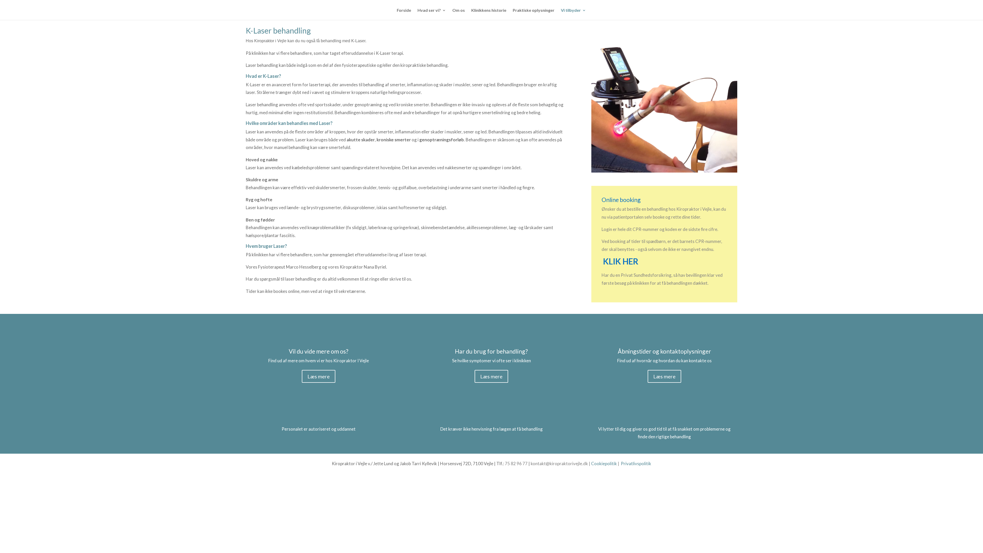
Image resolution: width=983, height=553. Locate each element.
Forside (404, 10)
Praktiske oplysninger (533, 10)
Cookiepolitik (604, 463)
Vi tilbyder (571, 10)
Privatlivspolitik (636, 463)
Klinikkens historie (488, 10)
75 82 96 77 (516, 463)
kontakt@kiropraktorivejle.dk (559, 463)
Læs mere (318, 376)
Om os (458, 10)
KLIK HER (620, 261)
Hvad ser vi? (429, 10)
